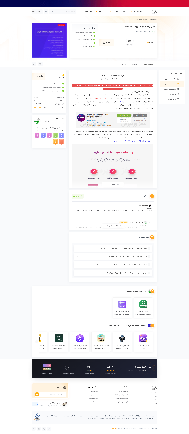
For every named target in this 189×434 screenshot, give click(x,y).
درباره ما (155, 400)
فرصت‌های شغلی (123, 402)
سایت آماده (88, 11)
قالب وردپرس (154, 19)
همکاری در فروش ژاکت (121, 395)
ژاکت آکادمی (115, 11)
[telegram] (49, 429)
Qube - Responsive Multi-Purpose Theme (113, 79)
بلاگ (124, 11)
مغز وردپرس (59, 118)
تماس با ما (155, 403)
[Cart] (46, 11)
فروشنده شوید (123, 391)
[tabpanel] (113, 176)
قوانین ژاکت (154, 393)
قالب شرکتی (94, 402)
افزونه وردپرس (94, 395)
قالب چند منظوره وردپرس (140, 19)
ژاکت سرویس (102, 11)
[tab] (150, 64)
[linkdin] (39, 429)
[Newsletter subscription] (37, 394)
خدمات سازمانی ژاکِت (122, 398)
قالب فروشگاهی (93, 398)
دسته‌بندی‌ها (138, 11)
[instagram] (44, 429)
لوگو (156, 396)
